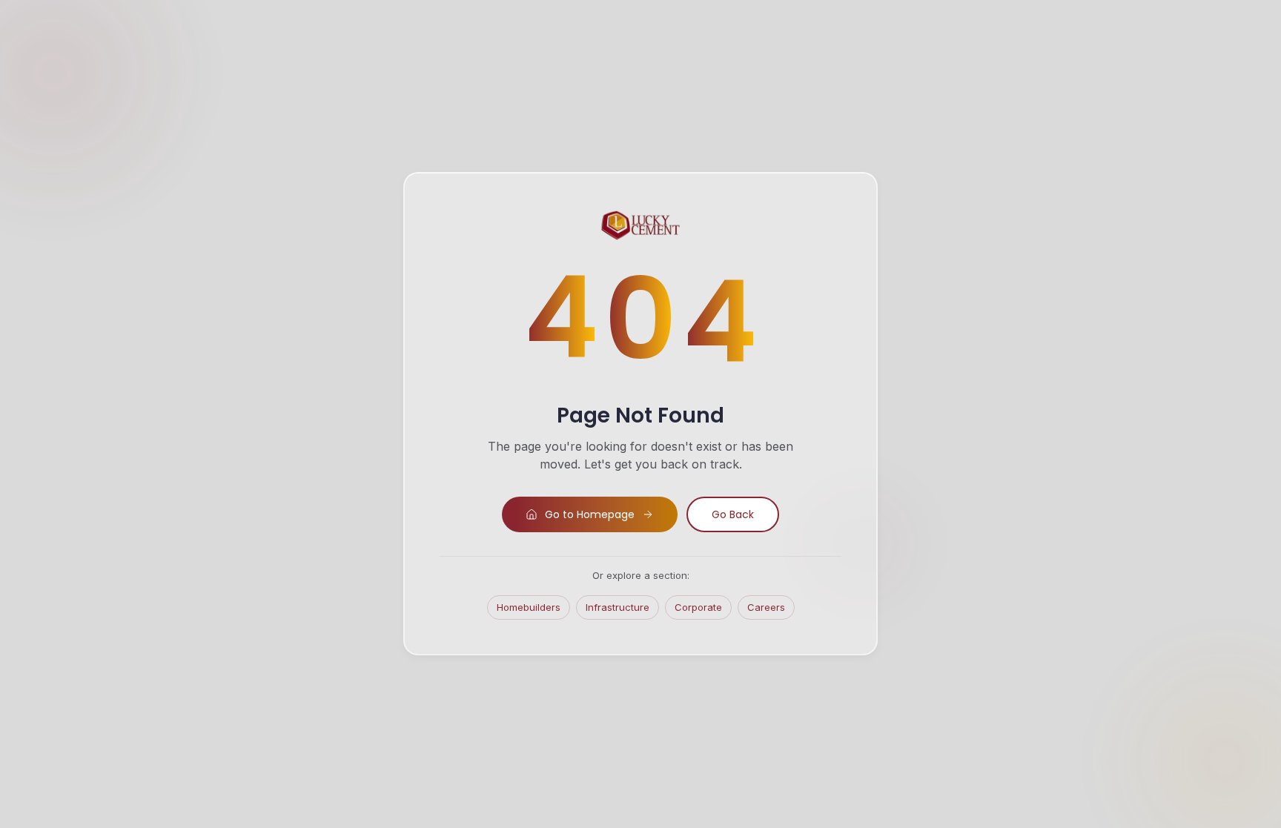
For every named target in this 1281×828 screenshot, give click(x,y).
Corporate (698, 607)
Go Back (733, 514)
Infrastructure (617, 607)
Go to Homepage (590, 514)
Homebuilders (528, 607)
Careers (766, 607)
